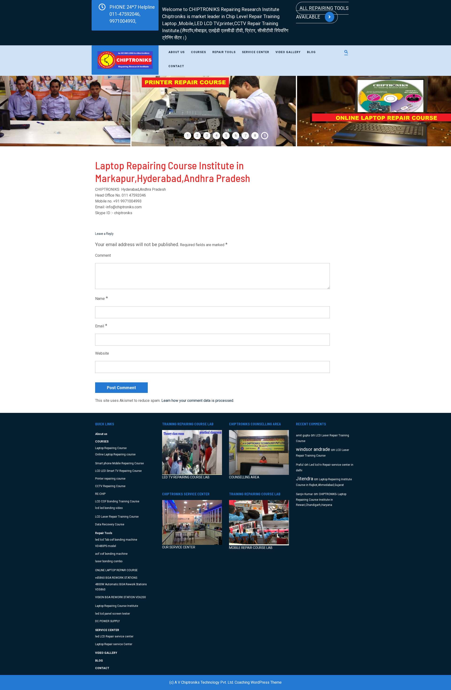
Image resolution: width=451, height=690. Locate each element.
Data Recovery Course (109, 524)
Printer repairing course (110, 478)
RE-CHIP (100, 494)
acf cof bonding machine (111, 553)
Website (102, 353)
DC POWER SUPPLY (107, 621)
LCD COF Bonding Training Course (117, 501)
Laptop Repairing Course (111, 448)
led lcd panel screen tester (112, 613)
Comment (103, 255)
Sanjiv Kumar (304, 494)
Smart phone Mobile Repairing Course (119, 463)
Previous (17, 111)
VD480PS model (105, 546)
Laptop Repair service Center (113, 644)
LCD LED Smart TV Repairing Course (118, 471)
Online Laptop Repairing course (115, 454)
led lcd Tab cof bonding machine (116, 539)
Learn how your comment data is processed (197, 400)
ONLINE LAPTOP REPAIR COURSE (116, 570)
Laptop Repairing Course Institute (116, 606)
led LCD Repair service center (114, 636)
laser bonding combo (108, 561)
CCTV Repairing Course (110, 486)
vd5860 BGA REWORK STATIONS (116, 577)
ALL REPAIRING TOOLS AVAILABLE (322, 12)
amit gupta (303, 435)
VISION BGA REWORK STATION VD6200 (120, 597)
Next (434, 111)
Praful (299, 464)
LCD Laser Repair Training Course (117, 516)
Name (101, 298)
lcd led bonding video (109, 508)
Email (101, 326)
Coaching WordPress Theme (258, 682)
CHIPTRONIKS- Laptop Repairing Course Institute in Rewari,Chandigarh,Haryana (321, 499)
